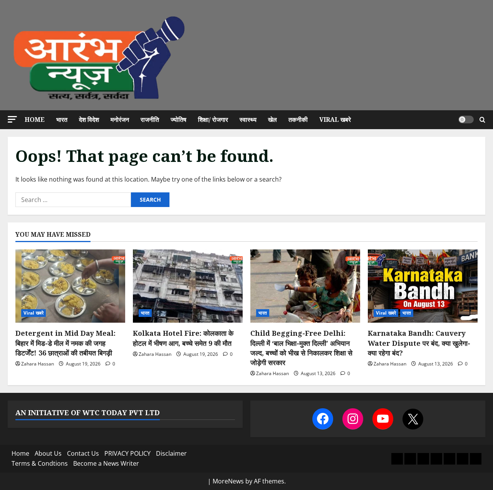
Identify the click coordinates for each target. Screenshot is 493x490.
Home (35, 119)
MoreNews (228, 481)
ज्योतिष (178, 119)
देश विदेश (89, 119)
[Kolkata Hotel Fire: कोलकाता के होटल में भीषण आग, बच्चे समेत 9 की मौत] (188, 286)
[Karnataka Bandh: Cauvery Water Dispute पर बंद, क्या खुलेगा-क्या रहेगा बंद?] (423, 286)
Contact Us (83, 453)
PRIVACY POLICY (127, 453)
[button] (12, 119)
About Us (48, 453)
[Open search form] (482, 119)
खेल (272, 119)
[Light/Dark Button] (466, 119)
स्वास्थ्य (248, 119)
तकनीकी (298, 119)
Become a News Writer (106, 463)
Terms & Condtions (40, 463)
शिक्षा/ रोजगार (213, 119)
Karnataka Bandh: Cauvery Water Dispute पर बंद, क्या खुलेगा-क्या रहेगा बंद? (419, 342)
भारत (61, 119)
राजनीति (150, 119)
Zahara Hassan (37, 363)
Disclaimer (171, 453)
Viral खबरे (335, 119)
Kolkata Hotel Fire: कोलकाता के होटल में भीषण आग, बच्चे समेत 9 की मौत (183, 337)
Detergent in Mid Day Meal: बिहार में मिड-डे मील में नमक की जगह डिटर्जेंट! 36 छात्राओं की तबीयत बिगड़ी (65, 342)
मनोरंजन (120, 119)
